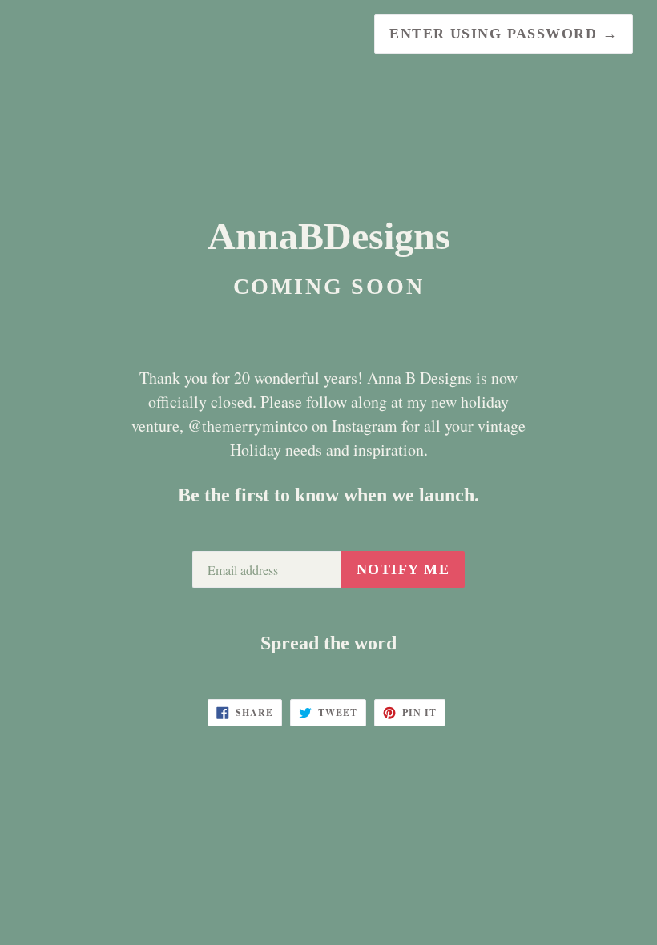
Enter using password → (503, 34)
